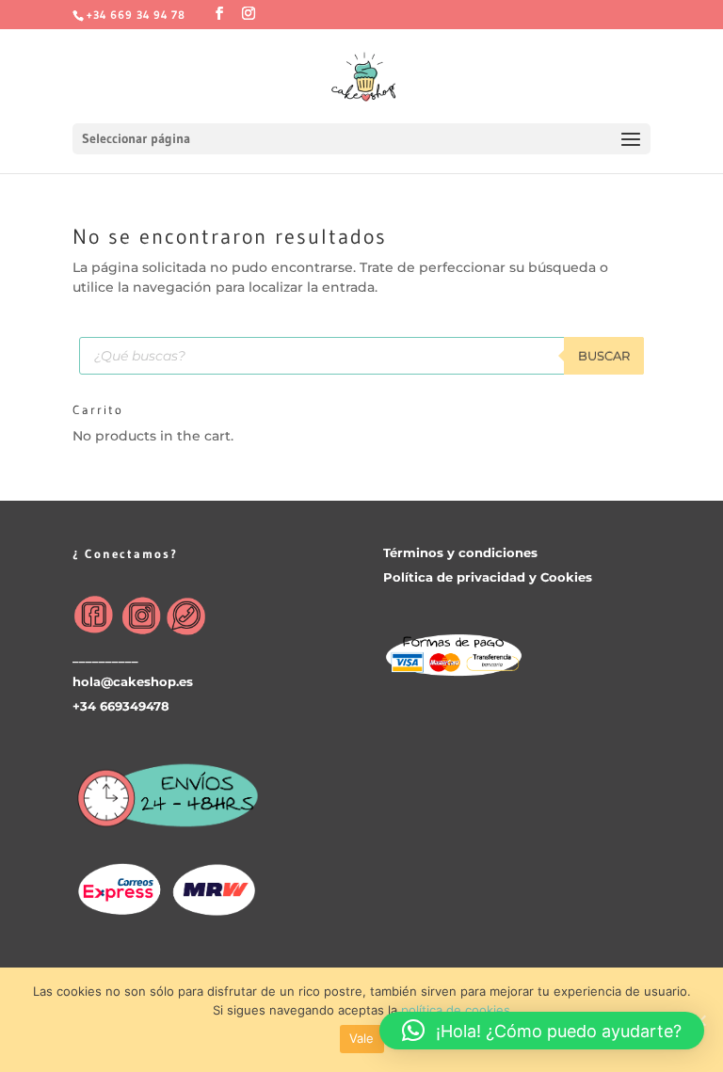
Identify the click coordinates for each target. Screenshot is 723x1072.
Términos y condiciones (460, 552)
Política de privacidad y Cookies (487, 576)
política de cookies (455, 1009)
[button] (541, 1030)
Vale (362, 1038)
